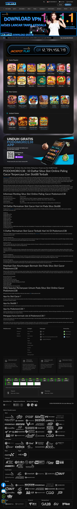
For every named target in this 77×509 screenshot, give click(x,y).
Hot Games (8, 8)
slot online (12, 208)
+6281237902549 (46, 339)
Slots (14, 8)
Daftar (68, 4)
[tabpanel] (38, 24)
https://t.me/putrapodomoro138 (49, 336)
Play (27, 51)
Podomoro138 (6, 177)
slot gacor (38, 233)
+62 (43, 331)
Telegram (68, 336)
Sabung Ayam (30, 354)
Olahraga (42, 8)
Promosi (19, 331)
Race (29, 8)
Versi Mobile (70, 1)
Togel (35, 8)
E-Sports (29, 352)
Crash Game (51, 8)
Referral (18, 336)
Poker (65, 8)
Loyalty (18, 333)
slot (30, 293)
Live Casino (22, 8)
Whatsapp (68, 331)
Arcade (59, 8)
